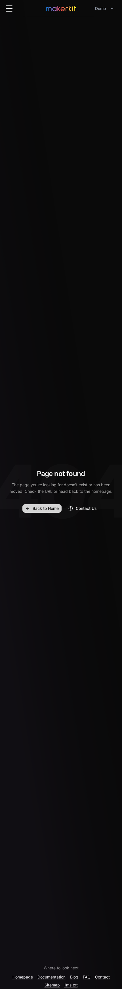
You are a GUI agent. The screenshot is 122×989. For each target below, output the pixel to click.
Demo (100, 8)
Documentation (51, 977)
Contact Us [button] (86, 508)
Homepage (22, 977)
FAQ (87, 977)
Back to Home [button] (46, 508)
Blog (74, 977)
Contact (102, 977)
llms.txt (71, 984)
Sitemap (52, 984)
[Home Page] (61, 8)
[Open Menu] (9, 8)
